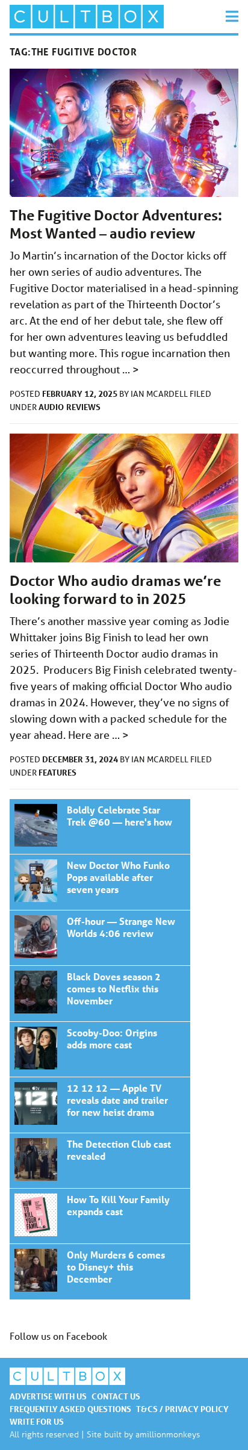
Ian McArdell (160, 393)
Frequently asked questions (70, 1408)
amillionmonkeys (167, 1434)
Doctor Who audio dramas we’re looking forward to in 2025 (115, 590)
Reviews (83, 406)
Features (57, 772)
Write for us (37, 1421)
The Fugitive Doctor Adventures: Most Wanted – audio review (116, 224)
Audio (51, 406)
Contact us (115, 1396)
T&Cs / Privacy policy (182, 1408)
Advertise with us (48, 1396)
